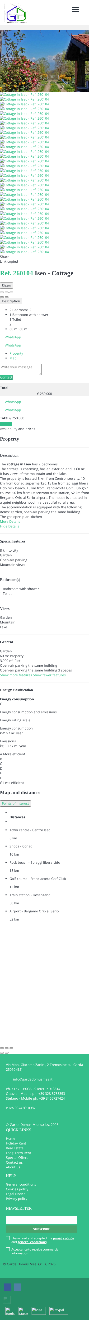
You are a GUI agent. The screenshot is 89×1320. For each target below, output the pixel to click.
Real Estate (14, 1148)
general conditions (32, 1242)
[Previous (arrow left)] (2, 297)
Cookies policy (17, 1189)
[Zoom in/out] (11, 292)
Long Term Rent (18, 1152)
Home (10, 1138)
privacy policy (63, 1238)
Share (6, 285)
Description (11, 301)
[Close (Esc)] (2, 292)
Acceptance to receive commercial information (35, 1251)
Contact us (14, 1162)
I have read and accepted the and (42, 1240)
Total (4, 387)
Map (13, 358)
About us (13, 1167)
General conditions (21, 1184)
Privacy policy (16, 1198)
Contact (6, 377)
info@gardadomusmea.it (32, 1079)
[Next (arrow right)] (7, 297)
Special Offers (17, 1157)
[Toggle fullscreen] (7, 292)
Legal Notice (15, 1194)
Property (16, 353)
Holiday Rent (16, 1143)
